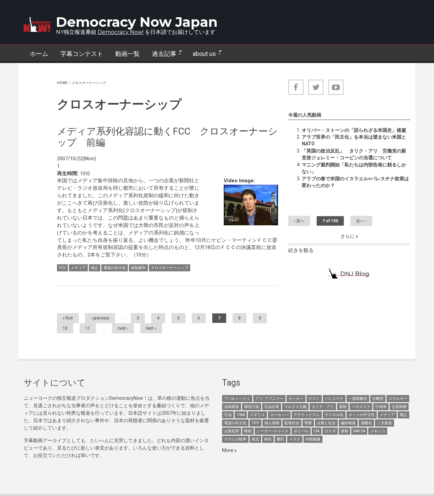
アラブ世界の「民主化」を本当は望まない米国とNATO (354, 140)
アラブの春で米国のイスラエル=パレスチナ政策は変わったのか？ (355, 182)
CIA (316, 431)
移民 (268, 439)
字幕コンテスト (81, 53)
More (228, 450)
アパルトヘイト (237, 398)
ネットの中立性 (362, 415)
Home (62, 83)
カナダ (330, 431)
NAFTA (359, 431)
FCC (62, 268)
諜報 (344, 431)
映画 (248, 431)
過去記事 (161, 54)
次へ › (361, 221)
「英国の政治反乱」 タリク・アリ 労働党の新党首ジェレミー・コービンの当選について (354, 154)
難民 (280, 439)
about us (201, 54)
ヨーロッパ (279, 415)
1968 (241, 415)
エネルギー (398, 398)
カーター (296, 398)
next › (123, 328)
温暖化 (366, 423)
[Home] (37, 24)
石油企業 (271, 407)
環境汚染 (251, 407)
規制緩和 (138, 268)
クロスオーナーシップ (169, 268)
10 (65, 328)
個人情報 (271, 423)
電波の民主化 (114, 268)
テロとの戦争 (235, 439)
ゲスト (314, 398)
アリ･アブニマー (269, 398)
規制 (343, 407)
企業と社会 (326, 423)
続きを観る (301, 250)
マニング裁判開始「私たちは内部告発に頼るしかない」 (354, 168)
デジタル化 (334, 415)
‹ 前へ (299, 221)
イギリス (257, 415)
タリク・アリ (323, 407)
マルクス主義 (295, 407)
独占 (94, 268)
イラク (294, 439)
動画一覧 (127, 53)
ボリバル (301, 431)
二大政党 (384, 423)
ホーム (39, 53)
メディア (78, 268)
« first (68, 318)
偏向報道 (348, 423)
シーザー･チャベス (273, 431)
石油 (228, 415)
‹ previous (100, 318)
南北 (255, 439)
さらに (348, 236)
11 (87, 328)
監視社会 (291, 423)
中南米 (381, 407)
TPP (255, 423)
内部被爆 (312, 439)
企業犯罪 (231, 431)
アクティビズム (307, 415)
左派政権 (399, 407)
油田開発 (231, 407)
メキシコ (377, 431)
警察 (308, 423)
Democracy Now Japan (137, 22)
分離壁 (377, 398)
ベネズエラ (361, 407)
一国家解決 (358, 398)
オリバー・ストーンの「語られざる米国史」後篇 (354, 130)
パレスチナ (334, 398)
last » (151, 328)
